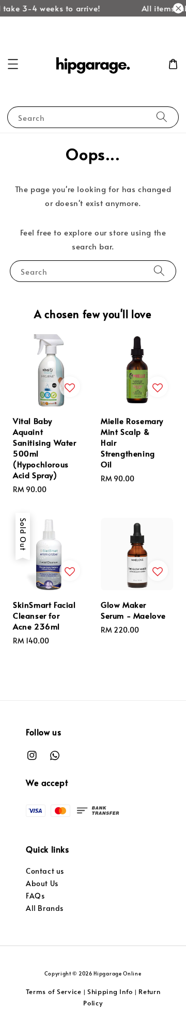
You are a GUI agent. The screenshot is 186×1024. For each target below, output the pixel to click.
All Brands (45, 908)
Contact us (45, 871)
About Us (42, 883)
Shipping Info (110, 991)
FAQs (35, 896)
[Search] (161, 117)
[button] (13, 64)
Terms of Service (54, 991)
